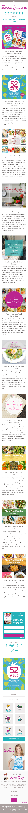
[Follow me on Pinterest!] (11, 13)
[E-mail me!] (23, 13)
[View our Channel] (20, 13)
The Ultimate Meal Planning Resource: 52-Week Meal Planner (14, 104)
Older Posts (6, 606)
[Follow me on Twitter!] (8, 13)
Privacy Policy (21, 637)
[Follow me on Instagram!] (14, 13)
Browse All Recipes (14, 738)
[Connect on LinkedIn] (17, 13)
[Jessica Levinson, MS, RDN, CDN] (14, 8)
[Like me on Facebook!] (5, 13)
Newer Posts (22, 606)
